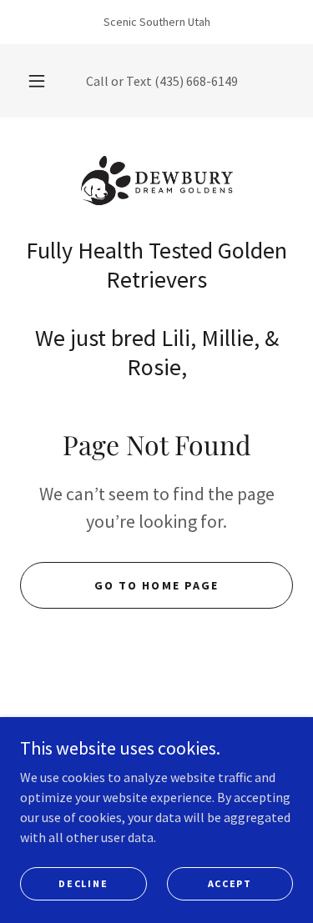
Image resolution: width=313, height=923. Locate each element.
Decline (83, 883)
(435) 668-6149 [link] (196, 81)
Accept (230, 883)
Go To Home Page (156, 585)
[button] (36, 81)
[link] (156, 183)
